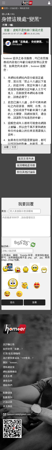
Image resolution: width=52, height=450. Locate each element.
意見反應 (7, 376)
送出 (12, 302)
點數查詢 (7, 397)
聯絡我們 (7, 385)
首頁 (6, 8)
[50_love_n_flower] (9, 281)
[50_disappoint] (25, 269)
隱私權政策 (9, 367)
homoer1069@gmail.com (19, 414)
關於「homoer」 (11, 362)
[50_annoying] (17, 269)
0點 (11, 25)
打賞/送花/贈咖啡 (11, 353)
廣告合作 (7, 381)
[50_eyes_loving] (37, 285)
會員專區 (7, 406)
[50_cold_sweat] (24, 285)
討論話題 (14, 8)
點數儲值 (7, 392)
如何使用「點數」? (13, 349)
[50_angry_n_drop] (7, 267)
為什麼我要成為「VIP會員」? (18, 358)
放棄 (34, 302)
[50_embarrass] (35, 268)
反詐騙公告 (9, 344)
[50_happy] (44, 269)
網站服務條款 (10, 371)
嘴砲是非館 (24, 8)
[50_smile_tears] (7, 294)
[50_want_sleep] (19, 294)
